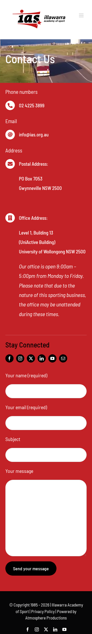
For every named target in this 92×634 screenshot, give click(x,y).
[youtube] (52, 358)
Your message (19, 471)
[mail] (63, 358)
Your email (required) (26, 407)
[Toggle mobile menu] (81, 15)
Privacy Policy (43, 611)
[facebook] (9, 358)
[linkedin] (42, 358)
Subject (12, 439)
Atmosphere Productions (46, 617)
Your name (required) (26, 375)
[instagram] (20, 358)
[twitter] (31, 358)
